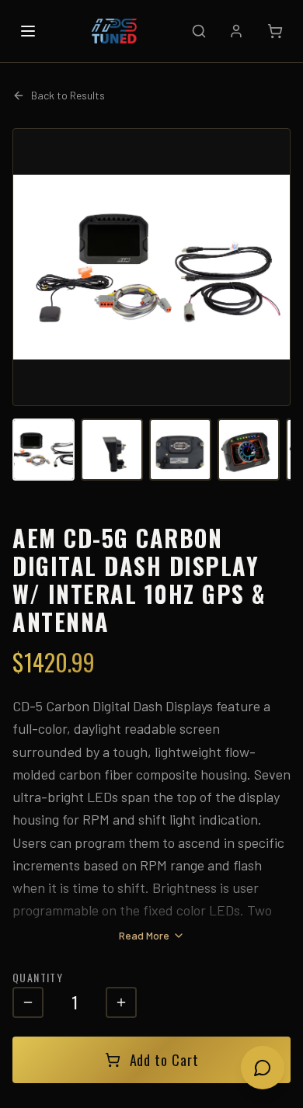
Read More (144, 935)
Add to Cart (164, 1060)
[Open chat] (262, 1067)
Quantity (37, 977)
